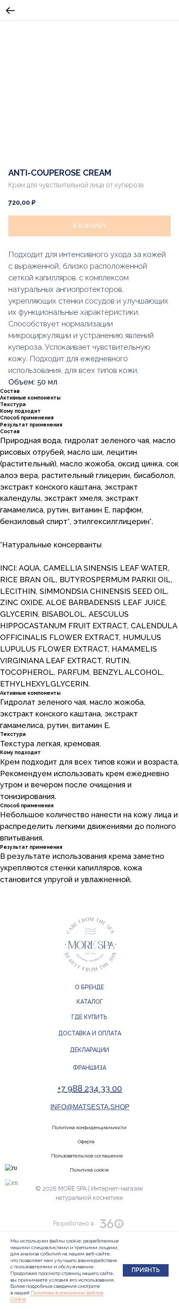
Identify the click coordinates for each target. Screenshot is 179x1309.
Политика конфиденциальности (89, 1127)
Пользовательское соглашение (87, 1156)
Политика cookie (89, 1170)
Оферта (86, 1142)
